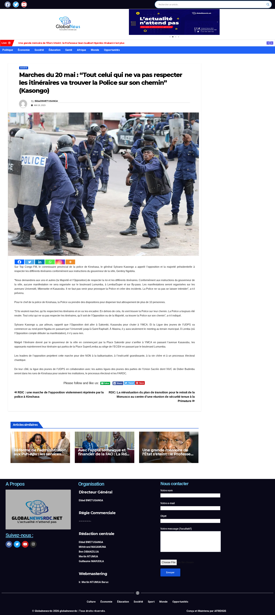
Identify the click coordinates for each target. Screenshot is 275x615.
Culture (91, 601)
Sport (151, 601)
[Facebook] (19, 262)
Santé (68, 49)
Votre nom (166, 490)
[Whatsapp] (50, 262)
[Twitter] (29, 262)
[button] (131, 22)
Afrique (81, 49)
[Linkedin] (40, 262)
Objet (163, 515)
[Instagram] (60, 262)
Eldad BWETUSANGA (46, 101)
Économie (24, 49)
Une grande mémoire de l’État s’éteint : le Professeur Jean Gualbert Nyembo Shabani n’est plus (71, 43)
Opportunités (112, 49)
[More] (70, 262)
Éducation (54, 49)
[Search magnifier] (268, 4)
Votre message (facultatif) (176, 528)
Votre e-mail (167, 503)
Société (39, 49)
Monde (95, 49)
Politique (7, 49)
